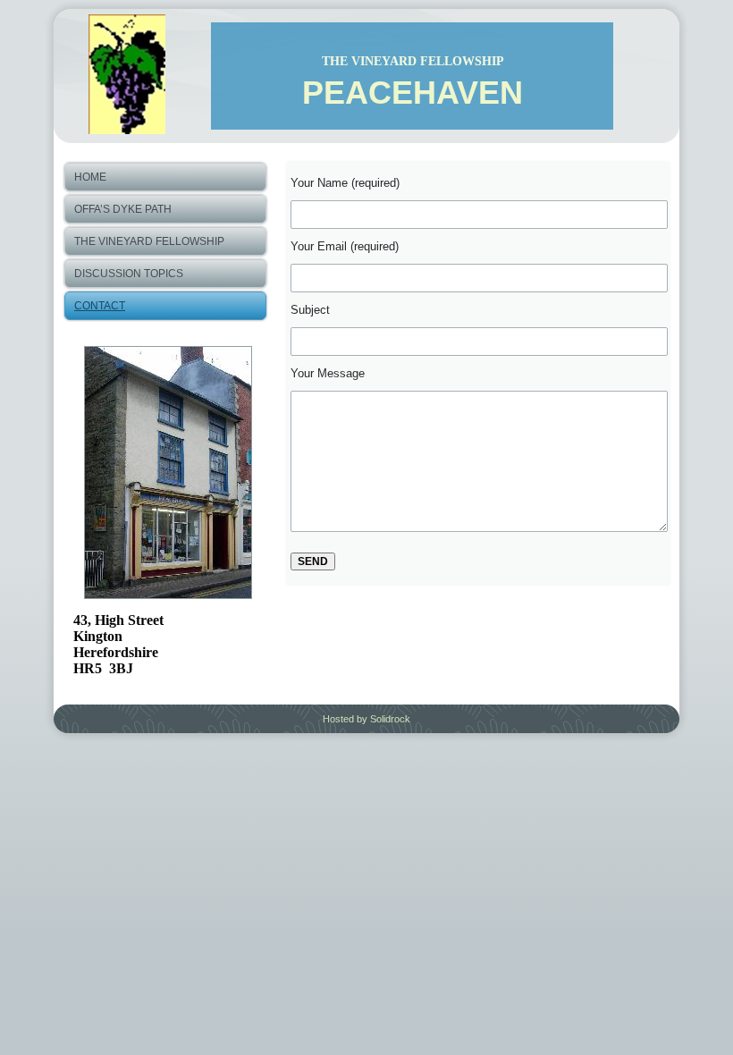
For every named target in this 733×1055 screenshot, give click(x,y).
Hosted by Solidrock (366, 718)
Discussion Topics (128, 273)
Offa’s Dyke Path (123, 209)
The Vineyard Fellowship (149, 241)
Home (90, 177)
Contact (99, 306)
